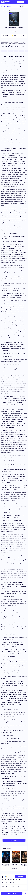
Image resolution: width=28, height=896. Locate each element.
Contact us (11, 882)
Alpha (10, 51)
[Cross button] (26, 2)
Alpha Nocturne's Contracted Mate (5, 865)
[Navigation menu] (26, 6)
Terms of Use (4, 886)
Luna (16, 51)
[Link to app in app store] (2, 877)
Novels (2, 10)
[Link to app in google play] (6, 876)
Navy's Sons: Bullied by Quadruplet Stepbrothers (14, 866)
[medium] (16, 879)
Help (6, 882)
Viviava (13, 30)
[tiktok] (8, 879)
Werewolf (7, 10)
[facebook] (2, 879)
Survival (21, 51)
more (2, 47)
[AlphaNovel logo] (6, 6)
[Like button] (25, 893)
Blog (3, 882)
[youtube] (19, 879)
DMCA (18, 886)
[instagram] (5, 879)
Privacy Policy (12, 886)
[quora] (13, 879)
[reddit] (11, 879)
